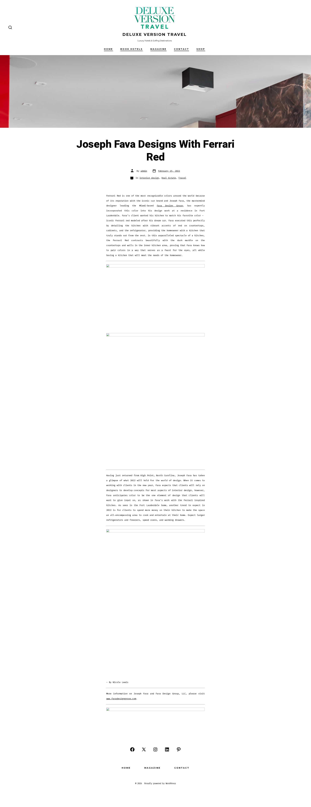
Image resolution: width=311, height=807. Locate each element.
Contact (181, 49)
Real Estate (169, 178)
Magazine (158, 49)
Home (108, 49)
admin (144, 171)
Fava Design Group (170, 205)
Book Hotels (131, 49)
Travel (182, 178)
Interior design (149, 178)
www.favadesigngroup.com (121, 698)
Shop (200, 49)
